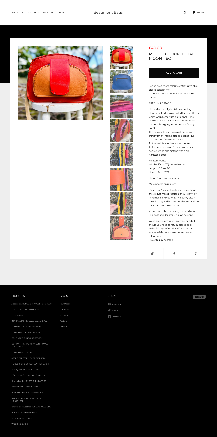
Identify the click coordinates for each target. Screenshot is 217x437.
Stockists (64, 315)
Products (17, 12)
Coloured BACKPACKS (21, 352)
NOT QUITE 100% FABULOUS (25, 369)
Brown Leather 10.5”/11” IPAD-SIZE (27, 387)
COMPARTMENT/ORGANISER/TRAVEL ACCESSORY (29, 345)
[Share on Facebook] (174, 253)
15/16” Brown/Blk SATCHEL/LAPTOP (28, 375)
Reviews (63, 321)
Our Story (47, 12)
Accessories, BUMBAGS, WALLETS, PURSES (31, 304)
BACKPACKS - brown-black (24, 412)
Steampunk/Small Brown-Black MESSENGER (26, 399)
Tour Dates (32, 12)
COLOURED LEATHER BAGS (25, 309)
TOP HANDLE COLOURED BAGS (27, 326)
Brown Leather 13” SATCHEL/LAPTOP (29, 381)
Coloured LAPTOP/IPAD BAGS (25, 332)
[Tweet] (152, 253)
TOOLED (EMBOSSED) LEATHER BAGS (30, 364)
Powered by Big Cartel (199, 297)
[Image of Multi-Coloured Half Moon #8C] (121, 57)
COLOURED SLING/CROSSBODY (27, 338)
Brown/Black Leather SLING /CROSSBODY (31, 407)
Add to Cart (174, 72)
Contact (61, 12)
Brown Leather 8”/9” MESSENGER (27, 392)
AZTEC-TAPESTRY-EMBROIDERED (28, 358)
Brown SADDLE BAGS (21, 418)
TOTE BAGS (17, 315)
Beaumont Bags (108, 12)
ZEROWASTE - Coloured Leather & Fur (29, 321)
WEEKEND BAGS (19, 424)
